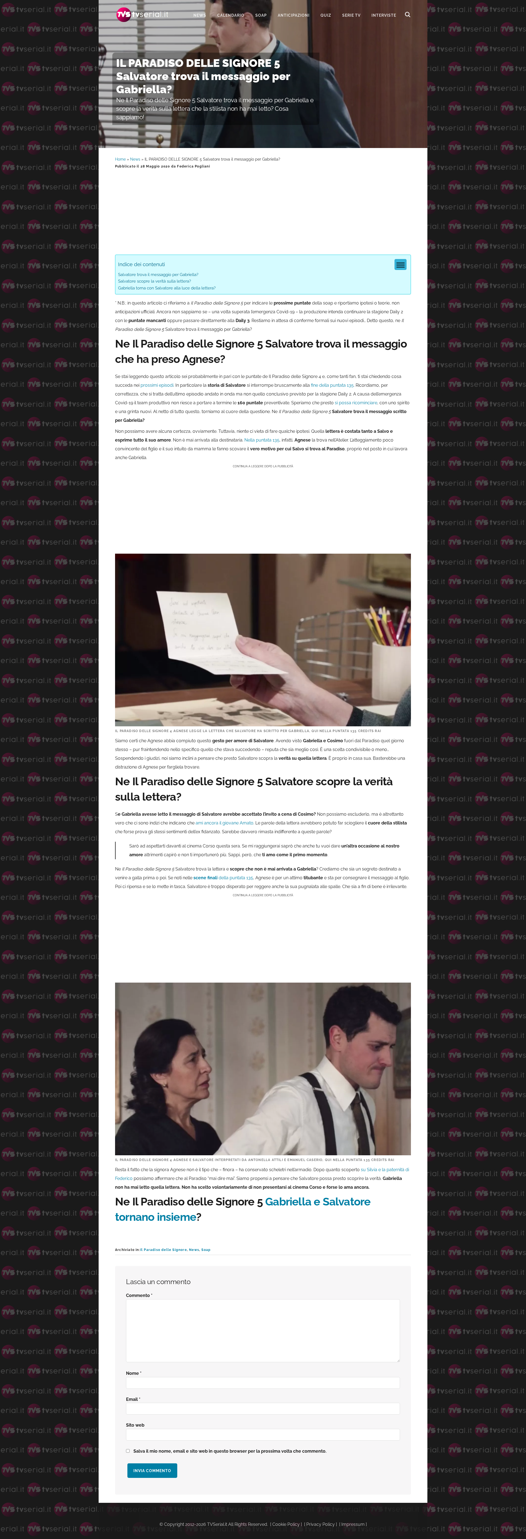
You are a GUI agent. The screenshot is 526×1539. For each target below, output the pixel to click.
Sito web (135, 1425)
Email (133, 1399)
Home (120, 159)
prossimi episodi (157, 385)
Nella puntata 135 (261, 440)
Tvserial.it (142, 14)
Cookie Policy (286, 1524)
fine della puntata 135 (332, 385)
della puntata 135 (222, 877)
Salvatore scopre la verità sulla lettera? (154, 281)
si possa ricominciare (356, 402)
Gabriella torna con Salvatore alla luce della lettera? (167, 288)
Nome (134, 1373)
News (135, 159)
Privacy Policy (320, 1524)
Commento (139, 1295)
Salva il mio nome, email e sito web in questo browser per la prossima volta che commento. (230, 1451)
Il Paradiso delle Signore (163, 1250)
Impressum (353, 1524)
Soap (206, 1250)
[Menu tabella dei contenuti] (401, 264)
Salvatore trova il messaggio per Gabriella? (158, 274)
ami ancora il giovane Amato (224, 823)
